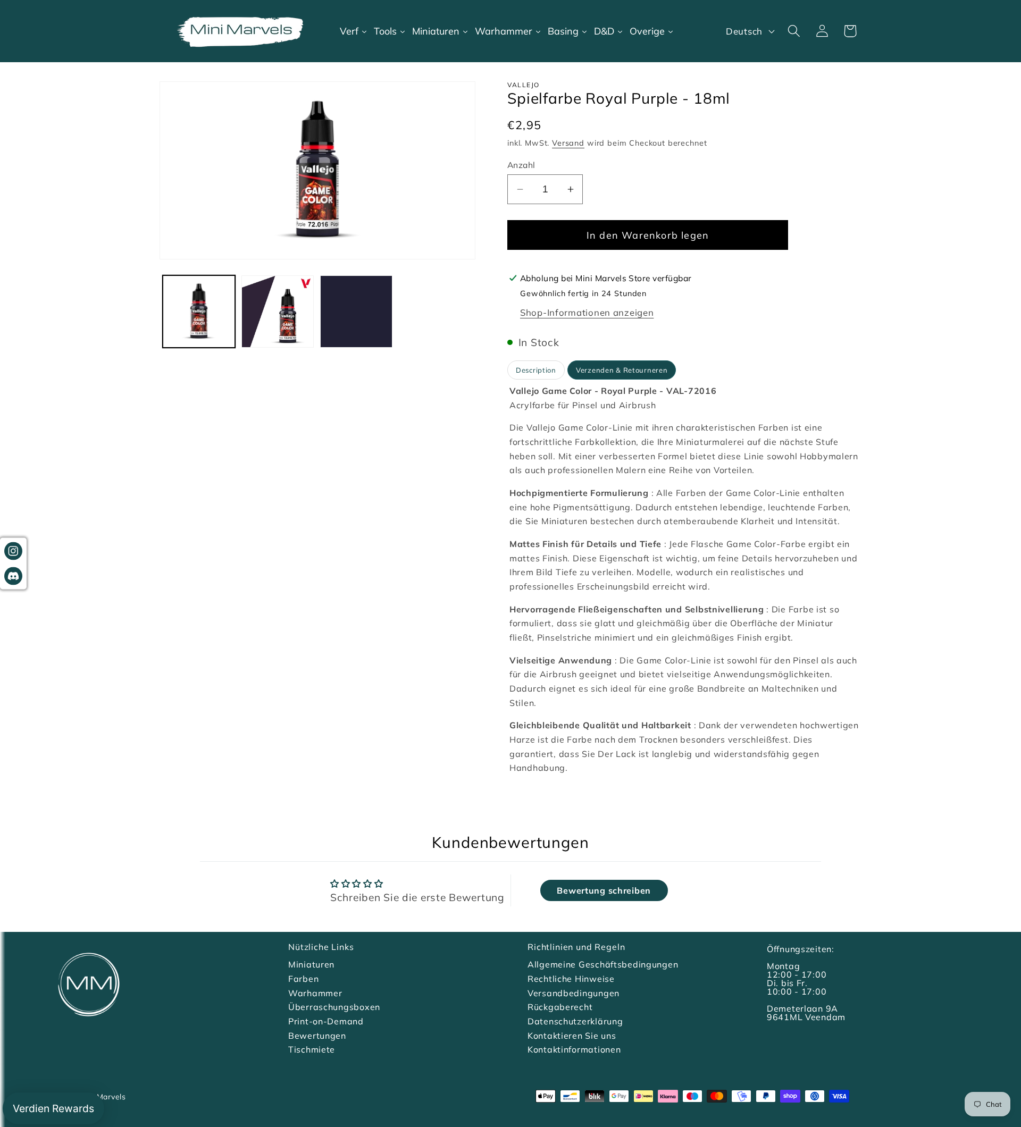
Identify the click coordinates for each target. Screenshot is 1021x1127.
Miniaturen (311, 964)
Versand (568, 143)
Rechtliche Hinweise (571, 978)
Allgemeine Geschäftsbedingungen (603, 964)
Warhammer (315, 993)
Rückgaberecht (560, 1007)
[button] (794, 31)
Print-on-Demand (326, 1021)
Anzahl (521, 164)
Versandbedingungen (574, 993)
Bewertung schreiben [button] (604, 890)
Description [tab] (536, 370)
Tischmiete (311, 1049)
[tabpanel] (684, 579)
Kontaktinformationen (574, 1049)
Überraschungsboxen (334, 1007)
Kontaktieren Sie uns (572, 1035)
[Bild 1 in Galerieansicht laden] (199, 311)
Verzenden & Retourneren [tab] (622, 370)
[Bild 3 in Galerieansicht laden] (356, 311)
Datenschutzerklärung (575, 1021)
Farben (303, 978)
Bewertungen (317, 1035)
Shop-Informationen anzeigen (587, 312)
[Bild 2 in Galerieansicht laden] (277, 311)
